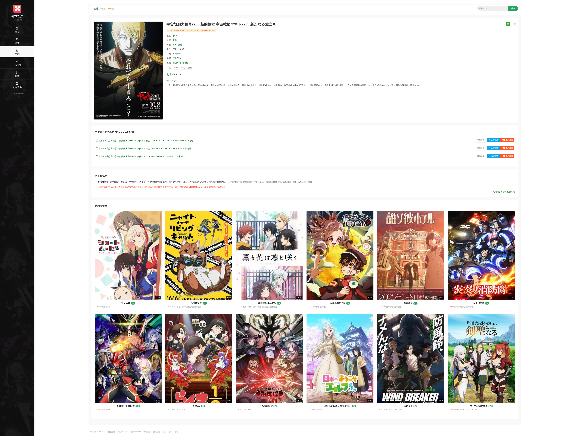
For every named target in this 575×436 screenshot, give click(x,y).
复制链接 (480, 140)
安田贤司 (177, 58)
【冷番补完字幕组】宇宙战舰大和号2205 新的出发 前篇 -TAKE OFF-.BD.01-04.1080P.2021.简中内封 (145, 140)
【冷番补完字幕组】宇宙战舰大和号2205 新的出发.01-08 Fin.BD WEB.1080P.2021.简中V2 (140, 156)
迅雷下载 (494, 140)
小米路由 (509, 140)
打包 (190, 68)
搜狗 (170, 432)
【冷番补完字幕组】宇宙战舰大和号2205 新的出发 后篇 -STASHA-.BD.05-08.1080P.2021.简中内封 (144, 148)
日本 (175, 35)
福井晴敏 (177, 62)
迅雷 (176, 432)
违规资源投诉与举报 (505, 192)
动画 (180, 44)
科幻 (175, 44)
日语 (175, 40)
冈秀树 (185, 62)
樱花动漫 (156, 432)
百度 (164, 432)
